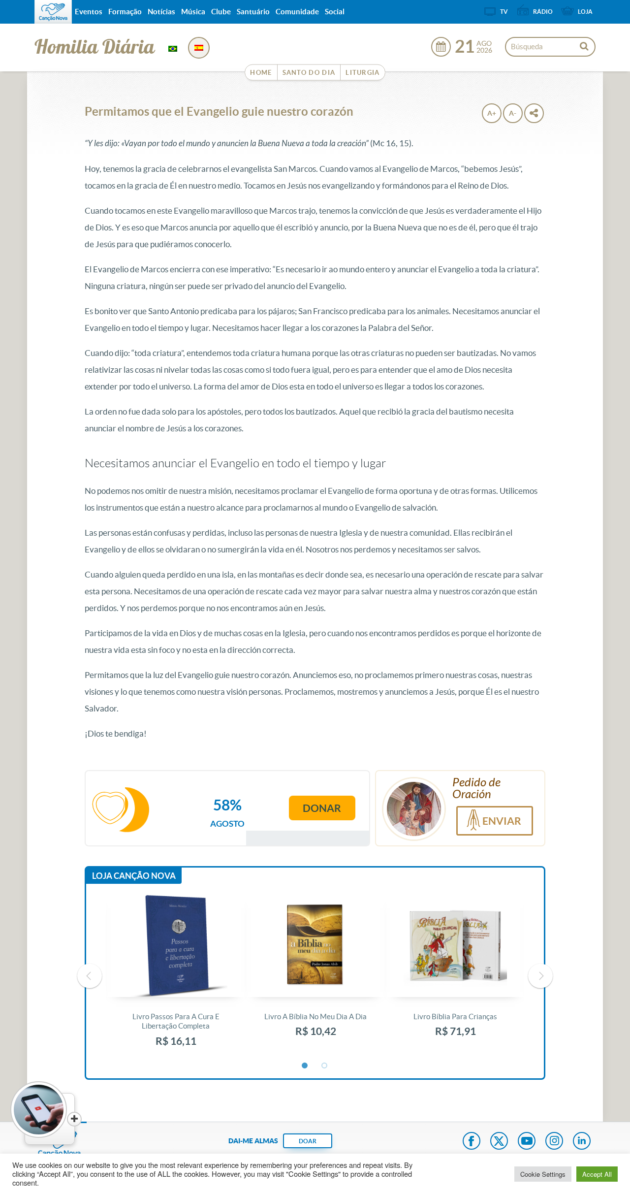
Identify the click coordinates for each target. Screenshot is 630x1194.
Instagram (554, 1142)
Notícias (161, 11)
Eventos (88, 11)
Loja (585, 11)
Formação (125, 11)
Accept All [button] (597, 1174)
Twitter (499, 1142)
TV (504, 11)
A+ (491, 113)
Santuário (253, 11)
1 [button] (305, 1066)
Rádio (543, 11)
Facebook (471, 1142)
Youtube (527, 1142)
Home (261, 72)
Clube (221, 11)
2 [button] (324, 1066)
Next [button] (540, 976)
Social (335, 11)
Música (193, 11)
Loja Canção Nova (134, 875)
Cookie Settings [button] (543, 1174)
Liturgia (362, 72)
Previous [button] (89, 976)
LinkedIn (582, 1142)
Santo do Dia (309, 72)
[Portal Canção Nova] (53, 12)
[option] (176, 976)
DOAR (307, 1141)
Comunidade (297, 11)
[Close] (74, 1119)
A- (512, 113)
